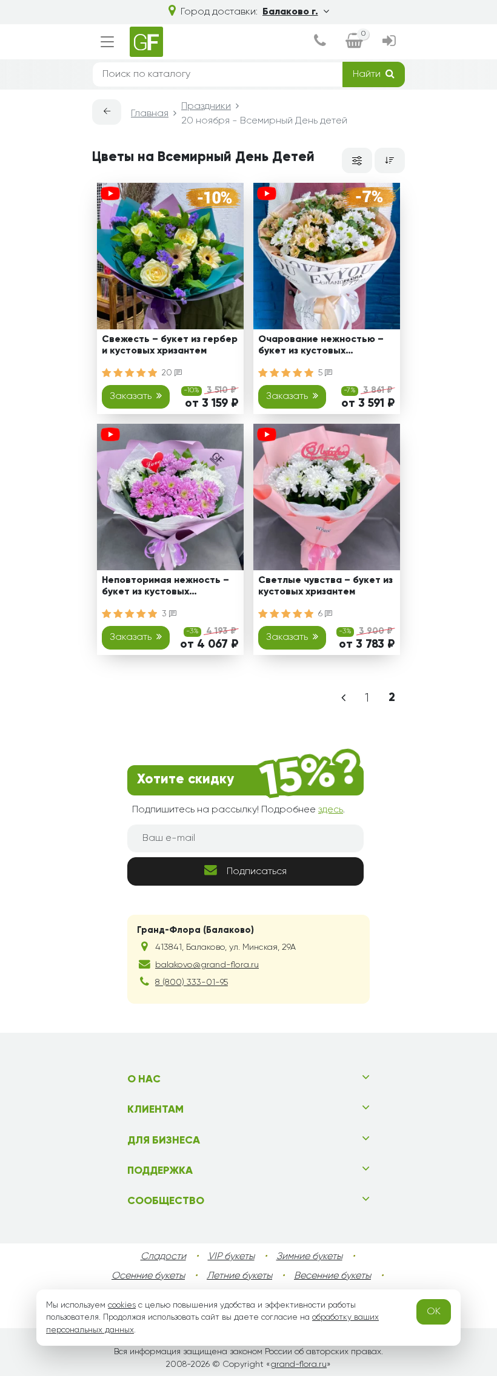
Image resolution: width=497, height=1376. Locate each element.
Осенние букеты (148, 1276)
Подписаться (257, 872)
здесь (330, 810)
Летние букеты (239, 1276)
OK (434, 1312)
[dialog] (320, 42)
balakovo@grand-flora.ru (207, 965)
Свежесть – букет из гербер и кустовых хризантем (170, 345)
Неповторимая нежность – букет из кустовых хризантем (165, 588)
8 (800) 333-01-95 (191, 982)
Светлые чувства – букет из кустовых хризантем (325, 586)
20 (168, 373)
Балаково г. (290, 12)
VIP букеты (231, 1257)
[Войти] (389, 42)
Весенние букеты (332, 1276)
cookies (122, 1305)
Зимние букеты (309, 1257)
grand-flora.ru (298, 1364)
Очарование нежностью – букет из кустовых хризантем (321, 347)
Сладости (163, 1257)
